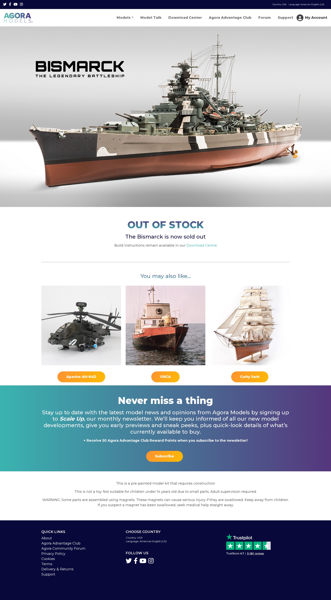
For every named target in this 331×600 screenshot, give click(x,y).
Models (124, 18)
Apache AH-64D (81, 377)
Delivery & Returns (57, 569)
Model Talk (150, 18)
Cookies (48, 559)
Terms (46, 564)
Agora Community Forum (63, 548)
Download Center (185, 18)
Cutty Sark (250, 377)
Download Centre (201, 245)
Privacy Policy (53, 554)
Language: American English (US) (298, 4)
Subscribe (164, 456)
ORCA (165, 377)
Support (285, 18)
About (46, 538)
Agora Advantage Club (230, 18)
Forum (264, 18)
